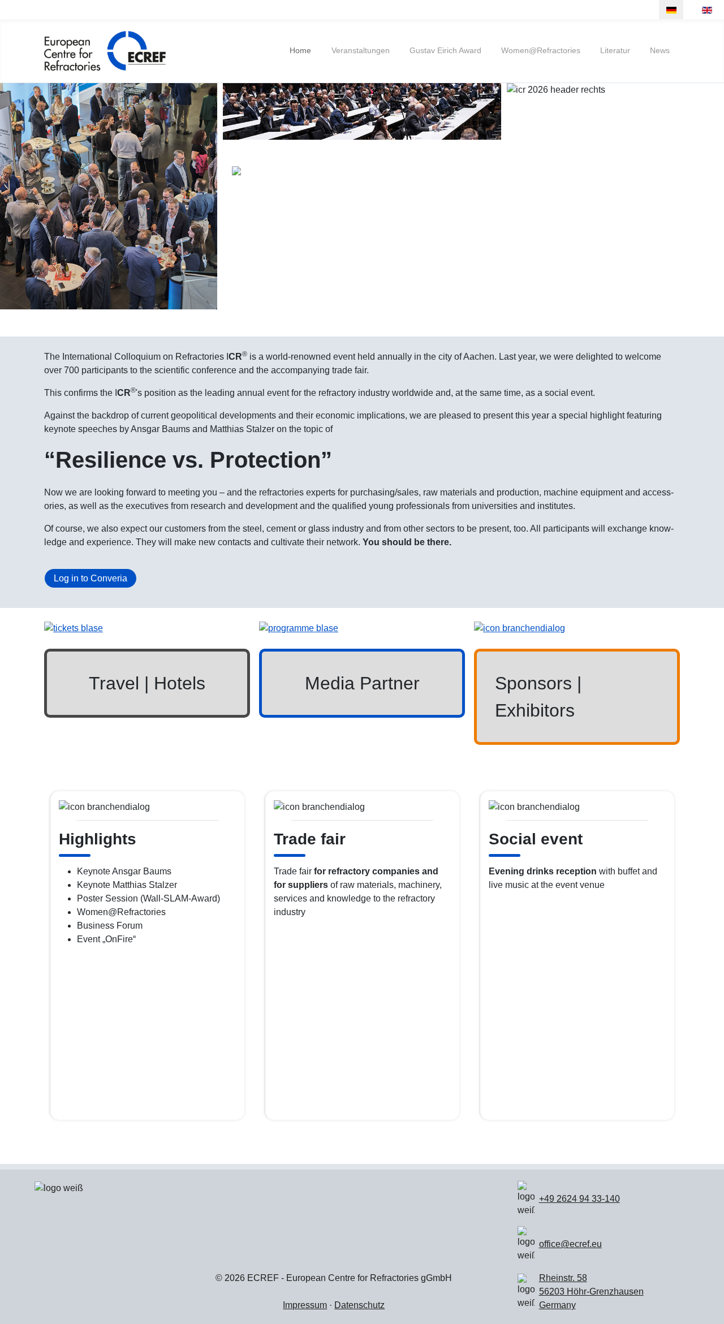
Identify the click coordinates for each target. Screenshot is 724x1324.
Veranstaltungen (360, 50)
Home (300, 50)
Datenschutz (359, 1305)
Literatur (615, 50)
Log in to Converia (90, 578)
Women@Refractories (540, 50)
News (660, 50)
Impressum (305, 1305)
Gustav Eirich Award (445, 50)
